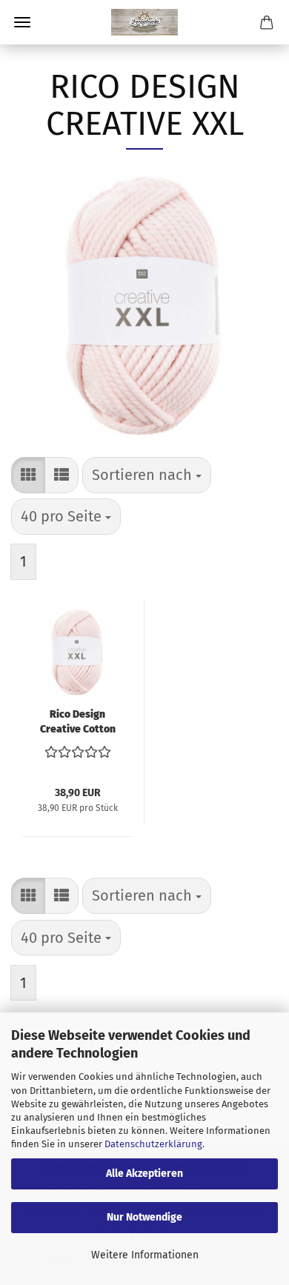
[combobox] (146, 475)
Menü (22, 22)
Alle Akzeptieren (144, 1173)
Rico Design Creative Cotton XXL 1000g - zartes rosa (77, 720)
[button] (28, 475)
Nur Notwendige (144, 1217)
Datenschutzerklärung (153, 1143)
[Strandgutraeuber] (144, 22)
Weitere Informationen (145, 1255)
